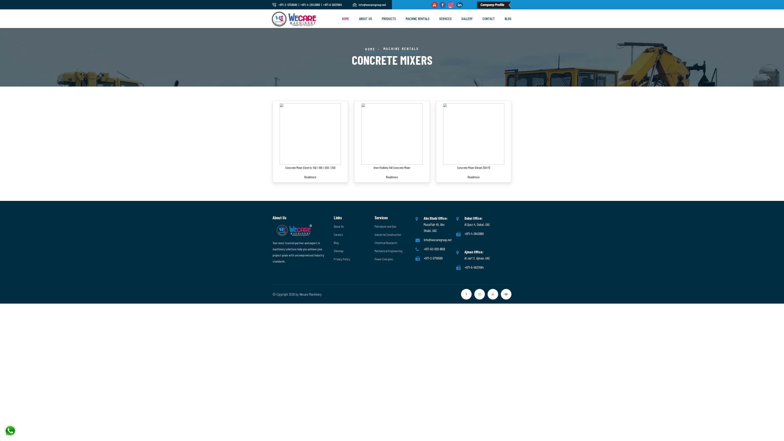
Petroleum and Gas (385, 226)
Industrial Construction (388, 234)
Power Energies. (384, 259)
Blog (508, 18)
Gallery (467, 18)
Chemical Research (386, 243)
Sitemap (338, 251)
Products (389, 18)
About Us (365, 18)
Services (445, 18)
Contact (488, 18)
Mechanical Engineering (388, 251)
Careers (338, 234)
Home (345, 18)
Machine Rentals (417, 18)
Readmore (310, 177)
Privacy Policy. (342, 259)
